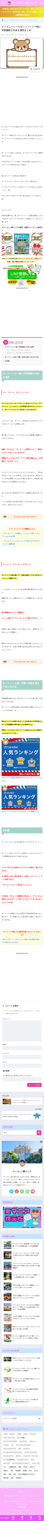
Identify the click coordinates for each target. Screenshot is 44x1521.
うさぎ (5, 1434)
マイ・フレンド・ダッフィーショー (18, 350)
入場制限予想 (12, 1467)
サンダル (6, 1445)
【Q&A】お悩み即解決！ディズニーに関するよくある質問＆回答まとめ (4, 1517)
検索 (40, 1519)
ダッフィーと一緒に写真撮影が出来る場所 (19, 347)
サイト (4, 1062)
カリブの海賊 (21, 1437)
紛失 (15, 1474)
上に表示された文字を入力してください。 (18, 1075)
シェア (22, 1519)
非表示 (19, 342)
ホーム (13, 1519)
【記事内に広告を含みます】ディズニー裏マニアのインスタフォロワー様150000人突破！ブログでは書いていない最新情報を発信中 (22, 12)
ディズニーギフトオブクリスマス (13, 1452)
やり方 (25, 1434)
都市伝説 (6, 1478)
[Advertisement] (22, 100)
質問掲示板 (22, 1507)
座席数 (25, 1470)
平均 (12, 1470)
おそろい (12, 1434)
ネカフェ (18, 1456)
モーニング (7, 1463)
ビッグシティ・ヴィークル (30, 1456)
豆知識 (7, 361)
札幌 (10, 1474)
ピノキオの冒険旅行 (9, 1459)
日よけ (36, 1470)
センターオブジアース (10, 1448)
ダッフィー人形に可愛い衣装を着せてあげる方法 (22, 357)
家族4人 (6, 1470)
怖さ (30, 1470)
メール (5, 1053)
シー (12, 1445)
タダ (19, 1448)
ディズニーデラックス (31, 1452)
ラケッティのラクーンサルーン (20, 1463)
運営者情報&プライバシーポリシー (17, 1496)
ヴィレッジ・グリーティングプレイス (19, 353)
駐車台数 (18, 1478)
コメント (6, 1019)
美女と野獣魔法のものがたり (27, 1474)
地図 (20, 1467)
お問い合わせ (34, 1496)
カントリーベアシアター (10, 1441)
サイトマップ (22, 1498)
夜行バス (32, 1467)
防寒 (12, 1478)
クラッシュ (33, 1441)
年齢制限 (18, 1470)
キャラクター (23, 1441)
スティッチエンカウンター (23, 1445)
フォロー (31, 1519)
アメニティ (33, 1434)
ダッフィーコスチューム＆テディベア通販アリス (21, 811)
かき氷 (19, 1434)
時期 (5, 1474)
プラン (32, 1459)
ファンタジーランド (22, 1459)
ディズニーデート (8, 1456)
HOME (23, 1492)
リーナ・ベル (35, 1463)
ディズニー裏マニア (24, 3)
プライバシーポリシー (21, 1510)
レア (5, 1467)
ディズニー (26, 1448)
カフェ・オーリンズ (9, 1437)
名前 (5, 1044)
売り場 (25, 1467)
